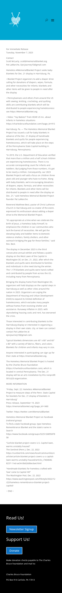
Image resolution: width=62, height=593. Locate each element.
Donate (14, 551)
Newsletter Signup (21, 529)
